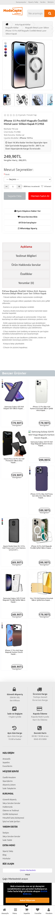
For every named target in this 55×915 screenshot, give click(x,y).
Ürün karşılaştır (29, 222)
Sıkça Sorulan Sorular (11, 803)
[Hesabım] (49, 910)
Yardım (43, 2)
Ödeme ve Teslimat (11, 811)
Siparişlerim (8, 781)
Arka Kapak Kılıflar (23, 24)
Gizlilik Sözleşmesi (10, 814)
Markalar (7, 859)
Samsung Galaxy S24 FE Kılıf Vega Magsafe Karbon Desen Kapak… (42, 443)
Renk (7, 174)
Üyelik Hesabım (9, 777)
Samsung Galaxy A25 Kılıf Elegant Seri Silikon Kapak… (14, 407)
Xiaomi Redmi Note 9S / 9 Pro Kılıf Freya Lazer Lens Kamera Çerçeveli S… (14, 548)
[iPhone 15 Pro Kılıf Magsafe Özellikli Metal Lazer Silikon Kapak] (27, 65)
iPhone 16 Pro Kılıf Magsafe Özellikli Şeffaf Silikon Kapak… (41, 547)
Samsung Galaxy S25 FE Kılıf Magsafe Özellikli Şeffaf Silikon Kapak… (14, 600)
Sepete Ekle (15, 196)
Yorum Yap (32, 115)
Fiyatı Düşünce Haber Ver (28, 211)
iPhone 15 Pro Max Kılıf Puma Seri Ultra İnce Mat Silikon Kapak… (42, 496)
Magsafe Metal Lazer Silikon (37, 27)
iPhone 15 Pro (26, 138)
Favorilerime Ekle (28, 217)
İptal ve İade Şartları (11, 821)
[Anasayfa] (4, 910)
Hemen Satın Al (40, 196)
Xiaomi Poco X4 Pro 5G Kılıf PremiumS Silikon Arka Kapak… (14, 460)
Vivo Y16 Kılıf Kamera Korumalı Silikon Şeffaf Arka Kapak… (41, 599)
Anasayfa (6, 759)
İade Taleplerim (9, 788)
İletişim (51, 2)
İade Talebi (7, 840)
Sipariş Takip (33, 2)
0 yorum (22, 115)
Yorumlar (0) (26, 283)
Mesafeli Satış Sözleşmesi (13, 818)
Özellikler (26, 274)
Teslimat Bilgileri (26, 256)
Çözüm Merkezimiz (28, 870)
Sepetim (6, 763)
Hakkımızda (8, 807)
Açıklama (26, 246)
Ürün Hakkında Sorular (26, 265)
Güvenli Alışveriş (9, 800)
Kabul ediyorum (27, 900)
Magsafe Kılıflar (12, 27)
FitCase (15, 129)
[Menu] (15, 910)
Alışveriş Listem (9, 785)
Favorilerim (7, 766)
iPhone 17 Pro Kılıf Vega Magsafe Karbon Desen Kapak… (14, 652)
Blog (4, 855)
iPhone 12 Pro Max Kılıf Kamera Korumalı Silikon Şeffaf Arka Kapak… (41, 408)
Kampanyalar (21, 2)
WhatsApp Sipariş (28, 228)
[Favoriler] (37, 910)
